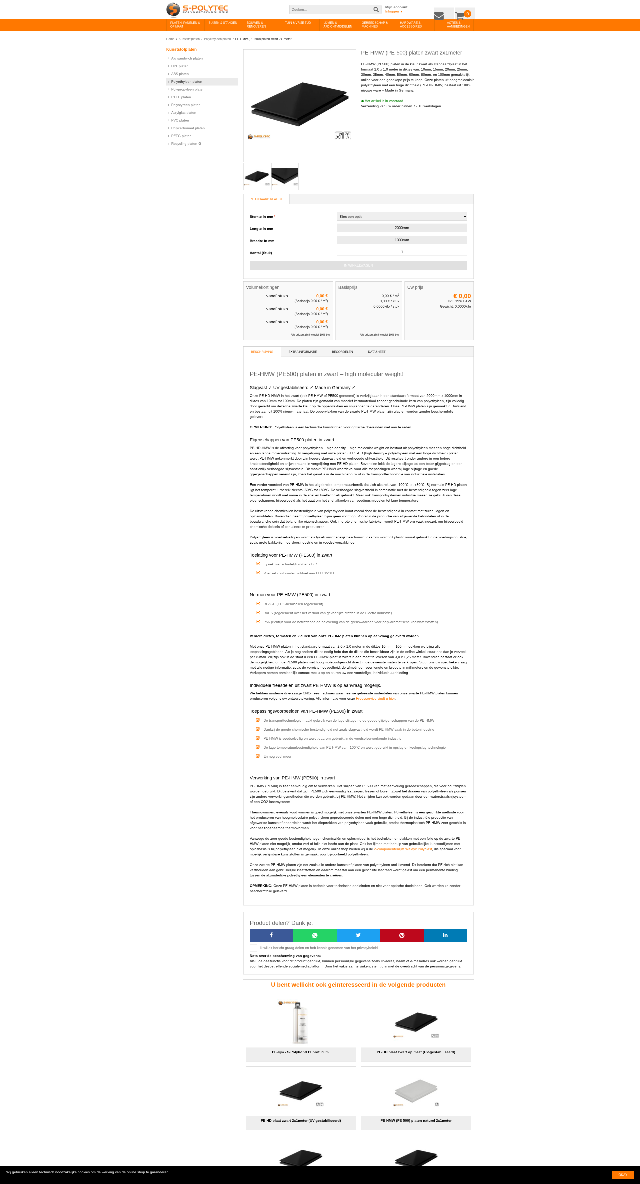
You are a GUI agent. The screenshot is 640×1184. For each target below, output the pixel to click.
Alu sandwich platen (187, 58)
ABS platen (180, 74)
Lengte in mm (261, 229)
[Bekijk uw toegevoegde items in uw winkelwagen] (466, 12)
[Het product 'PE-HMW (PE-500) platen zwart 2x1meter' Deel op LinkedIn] (445, 935)
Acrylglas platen (183, 113)
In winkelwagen (358, 265)
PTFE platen (181, 97)
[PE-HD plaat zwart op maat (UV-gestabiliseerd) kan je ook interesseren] (416, 1022)
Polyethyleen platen (217, 39)
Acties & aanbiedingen (450, 25)
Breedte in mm (262, 241)
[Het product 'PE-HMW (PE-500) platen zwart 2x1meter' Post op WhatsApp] (315, 935)
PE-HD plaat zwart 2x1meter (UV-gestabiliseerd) (301, 1120)
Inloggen (394, 11)
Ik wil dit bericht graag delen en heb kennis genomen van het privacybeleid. (319, 948)
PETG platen (181, 136)
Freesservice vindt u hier (375, 698)
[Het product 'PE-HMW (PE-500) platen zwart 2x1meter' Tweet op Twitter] (358, 935)
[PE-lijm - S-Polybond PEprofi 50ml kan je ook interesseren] (301, 1022)
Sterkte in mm (261, 217)
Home (170, 39)
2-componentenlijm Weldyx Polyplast (403, 849)
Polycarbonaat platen (188, 128)
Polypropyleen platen (187, 89)
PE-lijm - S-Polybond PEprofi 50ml (301, 1052)
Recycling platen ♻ (186, 144)
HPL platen (179, 66)
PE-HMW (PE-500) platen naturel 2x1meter (416, 1120)
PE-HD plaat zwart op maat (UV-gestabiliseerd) (416, 1052)
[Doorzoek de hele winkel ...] (377, 12)
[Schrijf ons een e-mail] (447, 12)
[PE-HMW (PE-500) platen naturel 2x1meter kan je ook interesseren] (416, 1091)
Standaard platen (266, 199)
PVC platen (180, 120)
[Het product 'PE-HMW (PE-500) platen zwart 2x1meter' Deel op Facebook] (271, 935)
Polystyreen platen (185, 105)
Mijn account (396, 7)
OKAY (623, 1175)
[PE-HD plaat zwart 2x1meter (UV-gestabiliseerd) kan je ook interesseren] (301, 1091)
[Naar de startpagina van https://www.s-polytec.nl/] (197, 10)
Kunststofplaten (189, 39)
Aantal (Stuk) (261, 253)
